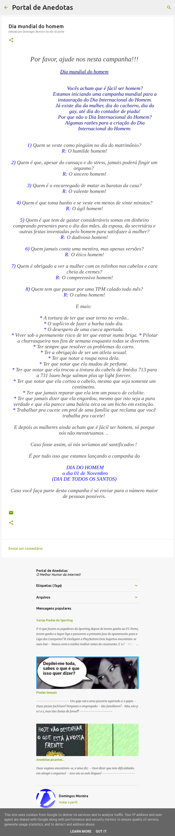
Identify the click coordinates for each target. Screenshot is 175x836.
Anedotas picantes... (50, 759)
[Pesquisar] (79, 7)
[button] (11, 40)
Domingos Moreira (73, 796)
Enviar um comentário (26, 548)
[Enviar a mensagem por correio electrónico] (11, 514)
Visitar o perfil (68, 802)
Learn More (80, 831)
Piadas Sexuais (46, 692)
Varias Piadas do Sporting (54, 620)
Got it (101, 831)
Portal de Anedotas (42, 7)
